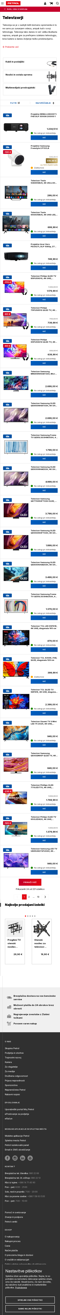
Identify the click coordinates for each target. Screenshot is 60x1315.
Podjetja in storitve (14, 1053)
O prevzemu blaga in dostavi (19, 1255)
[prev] (18, 897)
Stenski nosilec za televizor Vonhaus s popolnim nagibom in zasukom (40, 944)
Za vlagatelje (11, 1066)
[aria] (16, 224)
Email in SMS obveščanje (17, 1149)
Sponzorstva (11, 1085)
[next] (45, 897)
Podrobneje (21, 1287)
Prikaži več (30, 882)
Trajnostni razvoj (13, 1057)
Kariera (8, 1062)
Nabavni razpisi (12, 1094)
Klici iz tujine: (11, 1182)
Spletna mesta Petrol (15, 1140)
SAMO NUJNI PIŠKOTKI (30, 1309)
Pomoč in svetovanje (15, 1212)
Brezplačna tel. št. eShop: (17, 1178)
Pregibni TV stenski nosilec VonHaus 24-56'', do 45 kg (15, 944)
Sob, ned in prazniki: (15, 1191)
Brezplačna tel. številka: (16, 1173)
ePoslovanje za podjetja (17, 1114)
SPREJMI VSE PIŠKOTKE (30, 1300)
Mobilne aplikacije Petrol (17, 1135)
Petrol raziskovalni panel (17, 1145)
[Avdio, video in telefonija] (5, 9)
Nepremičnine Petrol (15, 1089)
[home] (13, 3)
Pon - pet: (10, 1187)
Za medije (10, 1071)
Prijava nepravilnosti (15, 1080)
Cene (7, 1245)
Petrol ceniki (11, 1221)
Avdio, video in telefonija (17, 9)
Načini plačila (11, 1250)
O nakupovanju (12, 1236)
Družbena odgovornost (16, 1076)
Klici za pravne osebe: (16, 1196)
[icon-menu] (2, 3)
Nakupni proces (13, 1241)
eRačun (8, 1118)
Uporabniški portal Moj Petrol (19, 1109)
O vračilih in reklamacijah (17, 1259)
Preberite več (12, 46)
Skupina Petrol (12, 1048)
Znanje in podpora (14, 1217)
